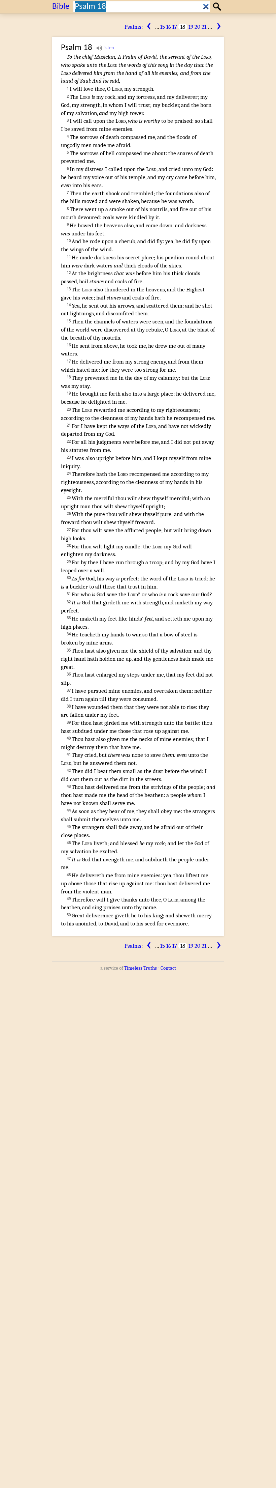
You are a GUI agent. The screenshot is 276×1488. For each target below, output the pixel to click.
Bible (60, 6)
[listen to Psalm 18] (105, 48)
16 (168, 27)
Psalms (133, 27)
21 (204, 27)
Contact (168, 968)
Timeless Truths (140, 968)
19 (190, 27)
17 (174, 27)
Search (218, 6)
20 (197, 27)
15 (162, 27)
